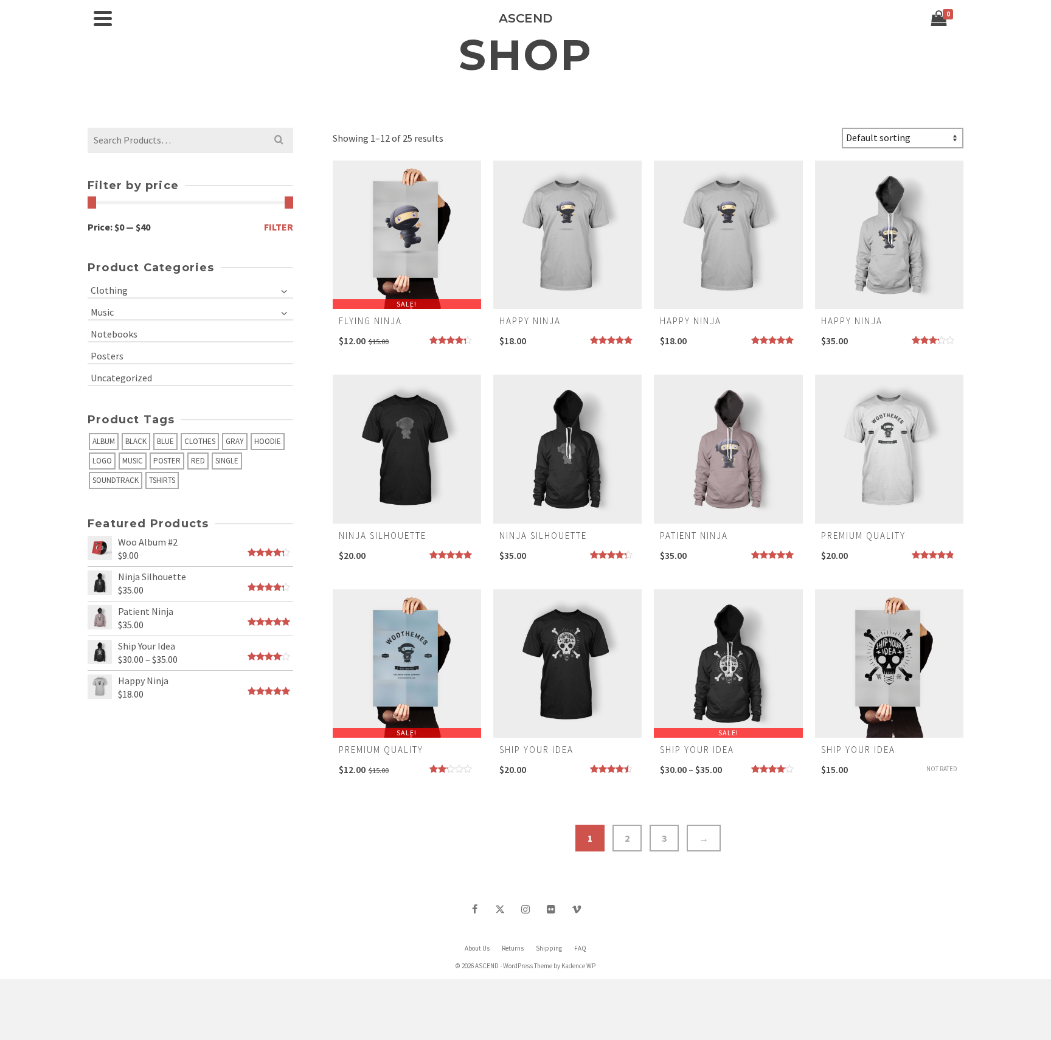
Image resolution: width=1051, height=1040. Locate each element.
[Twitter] (500, 908)
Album (103, 441)
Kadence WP (578, 966)
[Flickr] (551, 908)
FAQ (580, 948)
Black (136, 441)
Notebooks (114, 334)
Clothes (199, 441)
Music (102, 312)
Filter (278, 227)
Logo (102, 461)
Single (226, 461)
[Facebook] (474, 908)
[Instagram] (525, 908)
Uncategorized (121, 378)
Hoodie (267, 441)
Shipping (549, 948)
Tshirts (162, 480)
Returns (513, 948)
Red (198, 461)
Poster (167, 461)
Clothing (109, 290)
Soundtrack (115, 480)
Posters (107, 356)
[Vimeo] (576, 908)
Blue (165, 441)
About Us (477, 948)
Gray (235, 441)
